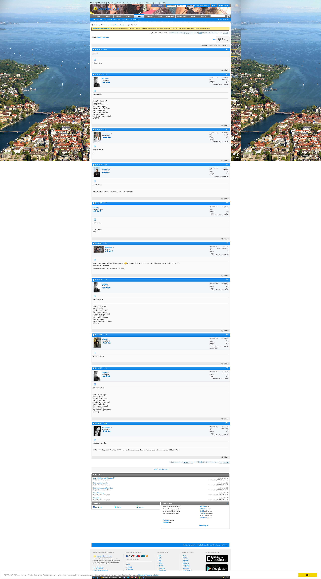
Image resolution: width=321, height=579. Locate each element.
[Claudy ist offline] (97, 343)
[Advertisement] (160, 535)
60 (212, 33)
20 (209, 33)
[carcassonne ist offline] (97, 137)
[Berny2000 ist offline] (99, 249)
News (160, 559)
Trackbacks (203, 518)
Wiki (160, 562)
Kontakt (185, 545)
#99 (227, 368)
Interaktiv (114, 25)
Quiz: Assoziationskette (100, 483)
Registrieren (223, 6)
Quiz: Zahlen (97, 498)
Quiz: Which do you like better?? (104, 478)
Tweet (214, 39)
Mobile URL (186, 567)
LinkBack (203, 45)
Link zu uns (162, 568)
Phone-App (186, 565)
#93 (227, 129)
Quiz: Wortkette (103, 37)
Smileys (202, 509)
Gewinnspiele (181, 16)
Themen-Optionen (214, 45)
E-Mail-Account (187, 570)
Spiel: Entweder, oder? (161, 469)
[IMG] (202, 511)
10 (200, 33)
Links (160, 16)
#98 (227, 335)
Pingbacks (166, 520)
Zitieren (226, 70)
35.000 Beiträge (98, 568)
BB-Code (203, 506)
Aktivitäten (170, 16)
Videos (118, 16)
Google (141, 507)
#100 (226, 423)
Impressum (130, 569)
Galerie (203, 16)
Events (128, 16)
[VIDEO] (202, 513)
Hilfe (214, 6)
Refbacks (166, 522)
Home (98, 16)
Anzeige (224, 45)
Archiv (218, 545)
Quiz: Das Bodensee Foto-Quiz (103, 488)
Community (116, 19)
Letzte (225, 33)
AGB (160, 557)
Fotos (108, 16)
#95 (227, 203)
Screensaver (186, 568)
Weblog (161, 565)
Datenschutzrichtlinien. (149, 575)
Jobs (128, 564)
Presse (160, 563)
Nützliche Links (135, 19)
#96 (227, 243)
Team (160, 560)
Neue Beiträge (97, 19)
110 (216, 33)
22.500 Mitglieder (99, 567)
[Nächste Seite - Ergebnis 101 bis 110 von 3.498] (220, 33)
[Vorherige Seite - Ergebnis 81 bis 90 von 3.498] (191, 33)
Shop (184, 555)
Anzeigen (185, 559)
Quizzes (122, 25)
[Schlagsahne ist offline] (97, 172)
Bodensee (104, 25)
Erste (187, 33)
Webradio (185, 562)
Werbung (129, 567)
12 (206, 33)
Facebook (98, 507)
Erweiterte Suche (223, 19)
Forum (139, 16)
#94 (227, 164)
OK (307, 574)
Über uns (161, 567)
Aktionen (125, 19)
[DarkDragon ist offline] (97, 431)
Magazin (149, 16)
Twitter (119, 507)
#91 (227, 49)
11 (203, 33)
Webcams (185, 560)
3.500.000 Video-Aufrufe (101, 570)
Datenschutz (162, 570)
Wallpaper (186, 563)
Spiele (193, 16)
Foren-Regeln (203, 526)
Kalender (109, 19)
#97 (227, 279)
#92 (227, 74)
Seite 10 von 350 (176, 33)
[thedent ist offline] (97, 82)
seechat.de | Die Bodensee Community (202, 545)
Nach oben (224, 545)
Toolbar (185, 557)
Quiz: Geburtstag (98, 493)
